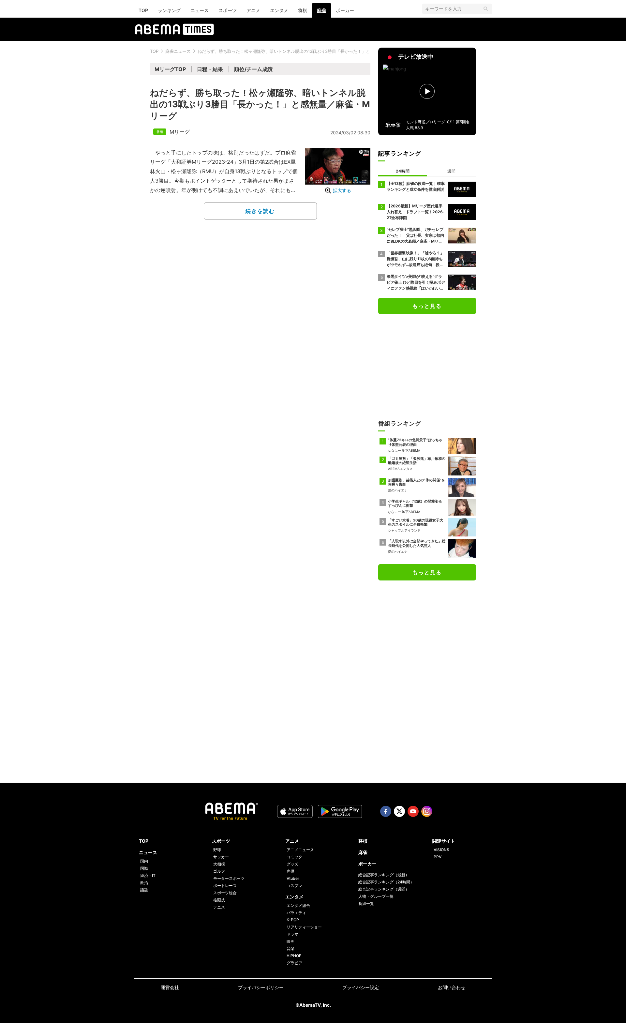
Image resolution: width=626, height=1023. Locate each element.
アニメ (253, 10)
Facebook (385, 811)
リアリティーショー (304, 927)
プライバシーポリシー (261, 987)
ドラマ (292, 934)
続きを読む (260, 211)
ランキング (169, 10)
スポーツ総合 (225, 892)
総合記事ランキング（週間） (383, 889)
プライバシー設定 (360, 987)
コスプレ (294, 885)
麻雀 (321, 10)
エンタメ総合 (298, 905)
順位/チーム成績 (253, 69)
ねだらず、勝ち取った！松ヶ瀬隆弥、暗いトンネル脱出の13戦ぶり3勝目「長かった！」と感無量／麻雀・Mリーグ (307, 51)
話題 (144, 889)
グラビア (294, 962)
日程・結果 (210, 69)
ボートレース (225, 885)
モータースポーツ (229, 878)
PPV (437, 856)
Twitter (399, 811)
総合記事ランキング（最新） (383, 874)
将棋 (302, 10)
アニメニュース (300, 849)
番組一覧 (366, 903)
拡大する (342, 190)
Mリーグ (180, 131)
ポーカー (345, 10)
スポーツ (227, 10)
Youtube (413, 811)
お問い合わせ (451, 987)
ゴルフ (219, 871)
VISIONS (441, 849)
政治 (144, 882)
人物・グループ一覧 (376, 896)
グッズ (292, 864)
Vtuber (293, 878)
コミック (294, 856)
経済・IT (148, 875)
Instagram (426, 811)
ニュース (199, 10)
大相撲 (219, 864)
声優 (290, 871)
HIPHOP (294, 955)
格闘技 (219, 899)
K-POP (293, 919)
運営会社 (170, 987)
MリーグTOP (170, 69)
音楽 (290, 948)
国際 (144, 868)
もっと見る (427, 306)
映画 (290, 941)
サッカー (221, 856)
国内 (144, 861)
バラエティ (296, 912)
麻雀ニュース (178, 51)
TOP (143, 10)
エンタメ (279, 10)
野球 (217, 849)
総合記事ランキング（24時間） (386, 882)
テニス (219, 907)
